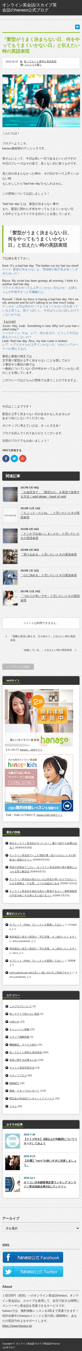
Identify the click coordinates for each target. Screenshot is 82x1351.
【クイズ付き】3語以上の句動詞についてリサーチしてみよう (50, 1141)
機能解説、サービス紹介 (23, 1044)
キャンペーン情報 (19, 1029)
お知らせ (14, 1021)
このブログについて (20, 1006)
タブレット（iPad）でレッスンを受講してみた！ (36, 924)
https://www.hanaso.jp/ (17, 1326)
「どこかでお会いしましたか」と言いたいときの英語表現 (50, 536)
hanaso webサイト (31, 749)
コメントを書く (33, 64)
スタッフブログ (18, 1075)
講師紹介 (14, 1083)
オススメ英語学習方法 (21, 1067)
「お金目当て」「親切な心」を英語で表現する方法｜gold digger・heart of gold (50, 494)
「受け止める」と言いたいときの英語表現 (48, 554)
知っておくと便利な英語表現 (40, 61)
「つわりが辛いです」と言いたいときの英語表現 (50, 598)
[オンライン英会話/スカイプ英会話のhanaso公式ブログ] (31, 8)
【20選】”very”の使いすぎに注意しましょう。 (50, 1163)
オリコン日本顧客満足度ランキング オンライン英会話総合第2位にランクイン (50, 1184)
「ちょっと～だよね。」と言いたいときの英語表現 (50, 515)
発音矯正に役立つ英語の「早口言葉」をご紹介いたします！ (43, 936)
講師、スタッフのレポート (24, 1090)
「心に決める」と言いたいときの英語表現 (48, 575)
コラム (13, 1106)
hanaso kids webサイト (49, 815)
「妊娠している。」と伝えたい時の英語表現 (47, 650)
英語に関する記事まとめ (23, 1060)
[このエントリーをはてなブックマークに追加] (77, 28)
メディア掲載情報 (19, 1036)
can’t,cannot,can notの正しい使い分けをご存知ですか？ (40, 972)
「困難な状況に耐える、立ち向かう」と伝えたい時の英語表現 (42, 638)
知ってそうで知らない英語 (24, 1013)
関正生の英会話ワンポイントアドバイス (31, 1098)
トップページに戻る (18, 666)
